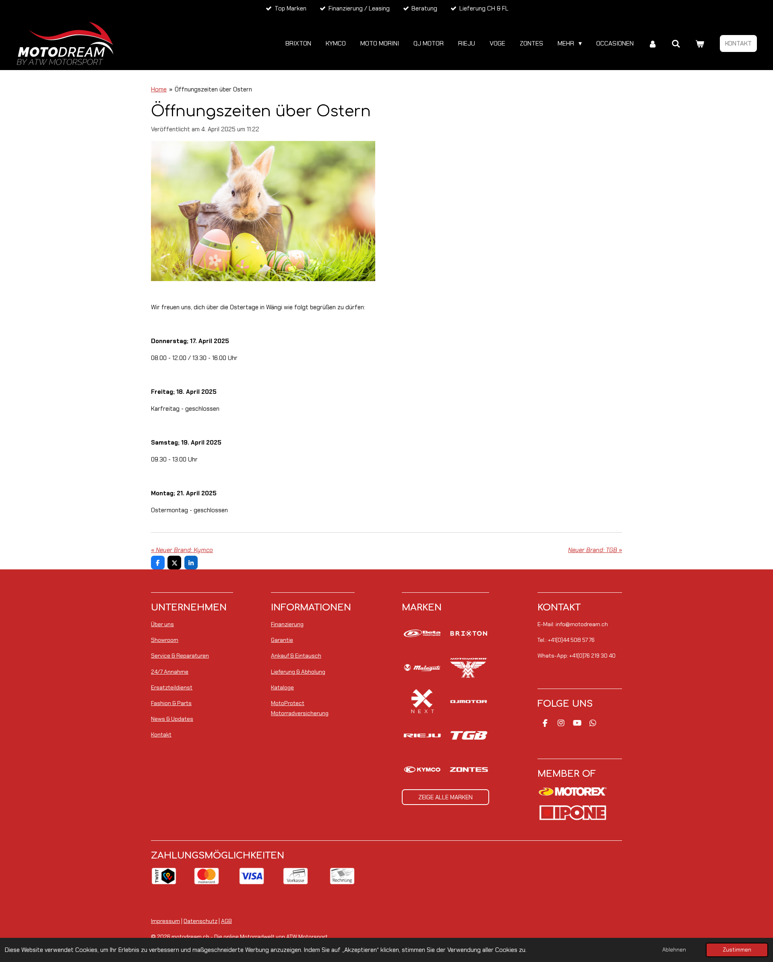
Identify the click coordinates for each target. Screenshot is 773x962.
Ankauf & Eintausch (296, 655)
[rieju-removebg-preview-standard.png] (422, 735)
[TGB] (468, 735)
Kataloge (282, 687)
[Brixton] (468, 633)
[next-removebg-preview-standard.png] (422, 701)
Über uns (162, 624)
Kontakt (161, 734)
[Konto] (652, 43)
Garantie (282, 639)
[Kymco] (422, 769)
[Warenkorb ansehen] (699, 43)
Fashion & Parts (171, 703)
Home (159, 89)
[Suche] (676, 43)
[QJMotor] (468, 701)
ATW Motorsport (307, 936)
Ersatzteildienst (171, 687)
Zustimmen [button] (737, 949)
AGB (226, 921)
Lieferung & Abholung (298, 671)
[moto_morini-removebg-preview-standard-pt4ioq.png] (468, 667)
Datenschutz (200, 921)
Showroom (164, 639)
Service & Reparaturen (180, 655)
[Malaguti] (422, 667)
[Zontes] (468, 769)
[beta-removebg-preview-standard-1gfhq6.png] (422, 633)
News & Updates (172, 718)
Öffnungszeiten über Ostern (213, 89)
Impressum (165, 921)
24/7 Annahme (169, 671)
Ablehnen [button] (674, 949)
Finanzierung (287, 624)
